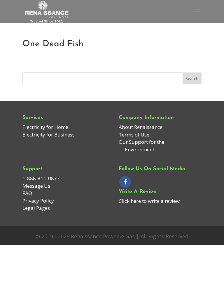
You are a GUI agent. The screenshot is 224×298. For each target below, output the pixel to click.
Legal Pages (36, 208)
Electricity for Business (48, 134)
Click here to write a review (149, 201)
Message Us (36, 185)
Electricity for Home (45, 127)
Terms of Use (134, 134)
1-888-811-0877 (41, 178)
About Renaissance (140, 127)
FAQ (27, 193)
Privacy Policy (38, 200)
